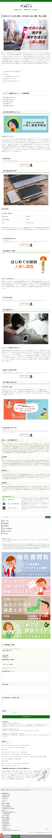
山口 (32, 547)
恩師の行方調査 (5, 749)
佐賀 (12, 548)
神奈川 (43, 544)
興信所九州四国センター (7, 825)
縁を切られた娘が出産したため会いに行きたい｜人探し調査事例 (14, 752)
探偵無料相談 (6, 523)
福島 (28, 544)
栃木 (49, 544)
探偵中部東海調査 (5, 822)
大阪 (49, 545)
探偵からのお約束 (7, 531)
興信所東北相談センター (7, 818)
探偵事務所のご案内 (18, 9)
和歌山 (14, 547)
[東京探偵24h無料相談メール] (26, 578)
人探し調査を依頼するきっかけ (10, 97)
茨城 (4, 545)
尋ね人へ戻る (6, 520)
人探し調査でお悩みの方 (8, 105)
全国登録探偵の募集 (6, 813)
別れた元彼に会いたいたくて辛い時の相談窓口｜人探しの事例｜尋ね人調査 (16, 754)
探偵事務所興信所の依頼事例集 (8, 808)
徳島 (44, 547)
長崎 (9, 548)
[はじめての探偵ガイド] (26, 621)
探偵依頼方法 (35, 9)
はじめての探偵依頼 (7, 528)
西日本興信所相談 (5, 823)
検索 (48, 517)
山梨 (19, 545)
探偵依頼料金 (6, 525)
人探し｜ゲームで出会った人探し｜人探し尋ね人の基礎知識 (13, 747)
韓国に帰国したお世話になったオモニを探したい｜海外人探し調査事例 (15, 745)
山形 (25, 544)
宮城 (23, 544)
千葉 (37, 544)
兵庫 (12, 547)
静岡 (34, 545)
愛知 (37, 545)
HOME (4, 789)
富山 (22, 545)
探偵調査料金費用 (27, 9)
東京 (35, 544)
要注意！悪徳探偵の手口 (7, 806)
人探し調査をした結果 (8, 101)
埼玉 (40, 544)
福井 (27, 545)
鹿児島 (22, 548)
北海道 (12, 544)
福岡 (6, 548)
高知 (47, 547)
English (3, 801)
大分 (14, 548)
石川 (25, 545)
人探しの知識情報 (5, 815)
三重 (42, 545)
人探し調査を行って (7, 103)
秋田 (20, 544)
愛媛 (42, 547)
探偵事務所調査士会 (36, 548)
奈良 (6, 547)
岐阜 (39, 545)
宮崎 (19, 548)
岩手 (18, 544)
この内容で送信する (26, 716)
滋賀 (9, 547)
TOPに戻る (5, 533)
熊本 (17, 548)
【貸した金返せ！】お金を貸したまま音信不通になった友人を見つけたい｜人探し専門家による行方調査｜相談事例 (24, 756)
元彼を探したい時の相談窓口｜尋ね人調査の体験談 (11, 758)
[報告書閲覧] (26, 552)
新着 (7, 789)
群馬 (46, 544)
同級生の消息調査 (5, 761)
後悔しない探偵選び (6, 805)
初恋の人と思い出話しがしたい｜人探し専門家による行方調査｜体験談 (15, 763)
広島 (30, 547)
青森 (15, 544)
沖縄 (25, 548)
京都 (4, 547)
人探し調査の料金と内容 (8, 99)
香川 (39, 547)
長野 (17, 545)
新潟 (14, 545)
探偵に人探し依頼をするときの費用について (10, 765)
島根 (25, 547)
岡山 (27, 547)
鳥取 (22, 547)
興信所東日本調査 (5, 820)
